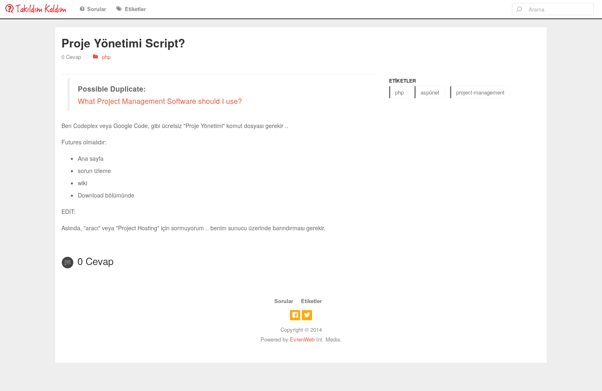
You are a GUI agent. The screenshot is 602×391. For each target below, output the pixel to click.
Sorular (96, 9)
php (106, 57)
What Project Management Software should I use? (160, 101)
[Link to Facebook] (295, 315)
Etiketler (135, 9)
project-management (480, 92)
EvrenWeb (302, 339)
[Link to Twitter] (307, 315)
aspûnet (430, 92)
